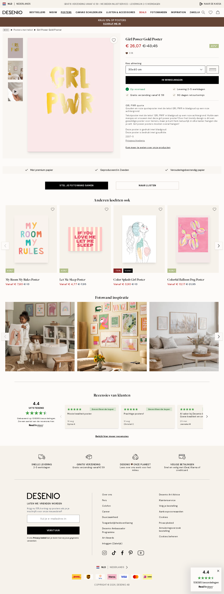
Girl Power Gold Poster (49, 29)
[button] (213, 69)
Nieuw (53, 12)
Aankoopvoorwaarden (171, 511)
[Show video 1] (15, 91)
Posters (66, 12)
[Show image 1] (15, 48)
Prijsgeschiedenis (135, 140)
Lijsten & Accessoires (120, 12)
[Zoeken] (203, 12)
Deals (143, 12)
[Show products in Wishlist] (210, 12)
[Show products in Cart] (217, 12)
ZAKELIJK (195, 12)
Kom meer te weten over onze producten (148, 147)
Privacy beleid (39, 538)
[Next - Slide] (219, 246)
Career (106, 511)
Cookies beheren (168, 536)
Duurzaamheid (110, 517)
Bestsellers (37, 12)
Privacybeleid (166, 523)
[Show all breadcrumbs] (6, 30)
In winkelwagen (172, 79)
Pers (104, 500)
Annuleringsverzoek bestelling (170, 529)
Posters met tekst (23, 29)
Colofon (106, 505)
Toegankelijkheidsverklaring (117, 523)
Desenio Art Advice (169, 494)
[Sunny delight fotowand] (112, 336)
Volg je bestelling (168, 505)
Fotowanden (158, 12)
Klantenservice (167, 500)
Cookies (163, 517)
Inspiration (178, 12)
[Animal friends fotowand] (40, 336)
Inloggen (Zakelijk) (112, 543)
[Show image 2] (15, 70)
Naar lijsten (147, 185)
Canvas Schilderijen (89, 12)
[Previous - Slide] (5, 246)
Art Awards (108, 537)
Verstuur (53, 530)
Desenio (121, 584)
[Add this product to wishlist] (114, 40)
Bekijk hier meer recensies (112, 436)
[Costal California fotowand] (184, 336)
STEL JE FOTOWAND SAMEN (76, 185)
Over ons (107, 494)
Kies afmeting (133, 63)
